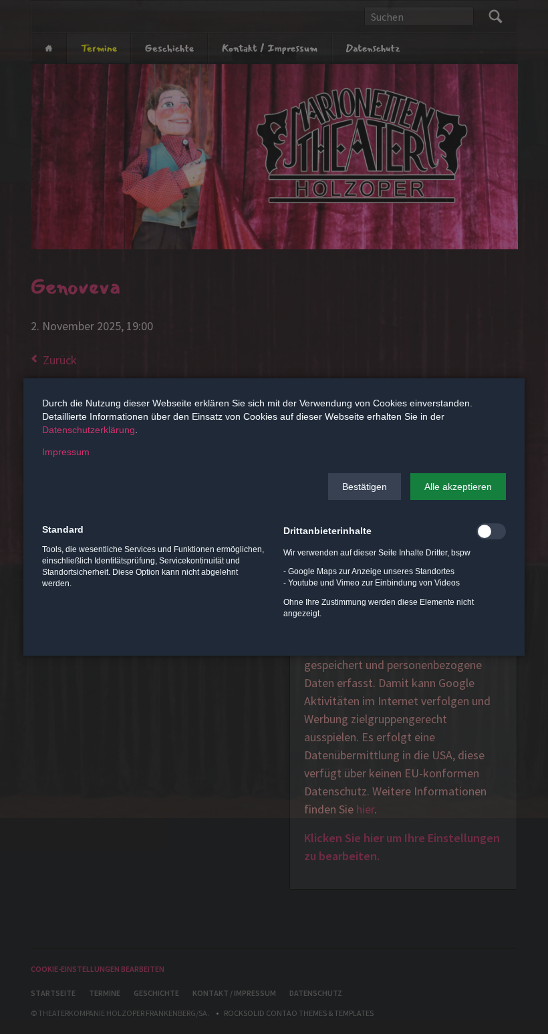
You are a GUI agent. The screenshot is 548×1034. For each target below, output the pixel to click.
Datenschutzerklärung (88, 429)
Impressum (66, 451)
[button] (364, 486)
